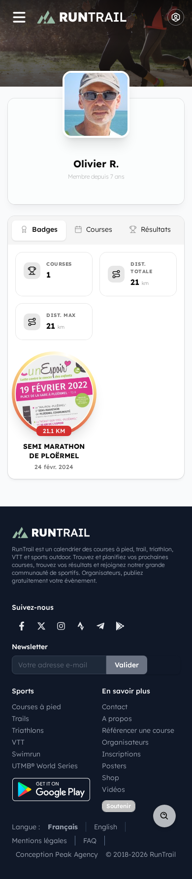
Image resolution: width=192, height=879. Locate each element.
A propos (117, 718)
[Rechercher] (164, 816)
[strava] (81, 626)
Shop (110, 777)
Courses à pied (36, 706)
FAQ (89, 840)
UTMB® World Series (45, 765)
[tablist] (96, 230)
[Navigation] (19, 17)
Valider (127, 664)
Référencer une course (138, 730)
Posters (114, 765)
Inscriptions (121, 754)
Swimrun (26, 754)
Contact (115, 706)
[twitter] (41, 626)
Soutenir (118, 806)
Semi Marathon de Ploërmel (54, 451)
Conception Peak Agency (57, 854)
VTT (18, 742)
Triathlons (28, 730)
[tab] (39, 230)
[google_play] (120, 626)
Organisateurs (125, 742)
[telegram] (100, 626)
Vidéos (113, 789)
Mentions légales (39, 840)
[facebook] (22, 626)
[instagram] (61, 626)
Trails (20, 718)
